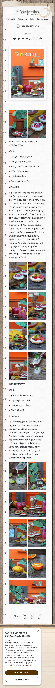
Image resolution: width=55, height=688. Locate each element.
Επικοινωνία (42, 19)
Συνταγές (10, 19)
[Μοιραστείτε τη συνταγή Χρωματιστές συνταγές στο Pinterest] (32, 616)
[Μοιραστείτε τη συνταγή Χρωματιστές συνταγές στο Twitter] (25, 616)
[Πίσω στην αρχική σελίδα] (27, 11)
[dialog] (22, 656)
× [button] (38, 631)
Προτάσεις (22, 19)
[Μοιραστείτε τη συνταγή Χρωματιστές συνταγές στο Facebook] (39, 616)
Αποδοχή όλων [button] (22, 673)
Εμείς (32, 19)
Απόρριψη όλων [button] (22, 679)
